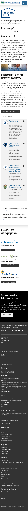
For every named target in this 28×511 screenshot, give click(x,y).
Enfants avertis (4, 453)
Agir (2, 406)
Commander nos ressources (9, 420)
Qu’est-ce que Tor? (5, 416)
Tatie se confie (4, 472)
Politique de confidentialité (20, 325)
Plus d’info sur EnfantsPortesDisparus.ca (10, 265)
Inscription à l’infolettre (6, 436)
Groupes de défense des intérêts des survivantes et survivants (12, 463)
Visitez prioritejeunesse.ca (9, 111)
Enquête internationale (6, 466)
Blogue (2, 432)
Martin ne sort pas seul (6, 474)
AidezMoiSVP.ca (4, 470)
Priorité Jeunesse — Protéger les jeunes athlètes (11, 483)
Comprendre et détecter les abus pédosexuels (11, 400)
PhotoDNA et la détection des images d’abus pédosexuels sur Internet (13, 413)
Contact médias (4, 438)
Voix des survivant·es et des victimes (9, 496)
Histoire (3, 357)
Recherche (4, 375)
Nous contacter (10, 325)
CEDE (2, 342)
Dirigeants (3, 360)
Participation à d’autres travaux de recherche (10, 378)
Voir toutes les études (5, 391)
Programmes (5, 444)
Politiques (4, 368)
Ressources (4, 395)
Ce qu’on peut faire (5, 491)
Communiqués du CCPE (6, 430)
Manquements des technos (7, 440)
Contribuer (4, 338)
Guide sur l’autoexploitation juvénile (9, 468)
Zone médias (5, 427)
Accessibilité (15, 327)
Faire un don (7, 315)
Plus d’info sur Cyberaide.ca (8, 250)
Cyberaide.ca (4, 447)
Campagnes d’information (6, 434)
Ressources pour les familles (7, 493)
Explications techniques (8, 410)
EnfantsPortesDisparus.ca (6, 449)
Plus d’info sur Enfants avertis (8, 282)
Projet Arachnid (4, 460)
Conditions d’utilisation (6, 327)
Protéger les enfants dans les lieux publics (10, 485)
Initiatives (4, 457)
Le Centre (3, 325)
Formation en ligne (5, 340)
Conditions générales (5, 423)
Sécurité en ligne (4, 404)
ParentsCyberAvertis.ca (6, 481)
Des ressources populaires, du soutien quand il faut (12, 398)
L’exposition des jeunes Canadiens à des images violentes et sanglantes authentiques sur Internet (14, 383)
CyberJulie (3, 476)
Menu (24, 3)
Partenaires (3, 362)
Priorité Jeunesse (4, 451)
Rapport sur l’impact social (6, 364)
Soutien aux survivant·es (8, 489)
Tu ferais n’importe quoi (6, 349)
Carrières (3, 347)
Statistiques (3, 380)
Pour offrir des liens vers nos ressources (9, 351)
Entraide (3, 498)
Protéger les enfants (5, 402)
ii (15, 88)
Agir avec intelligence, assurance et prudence (10, 478)
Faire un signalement (7, 372)
